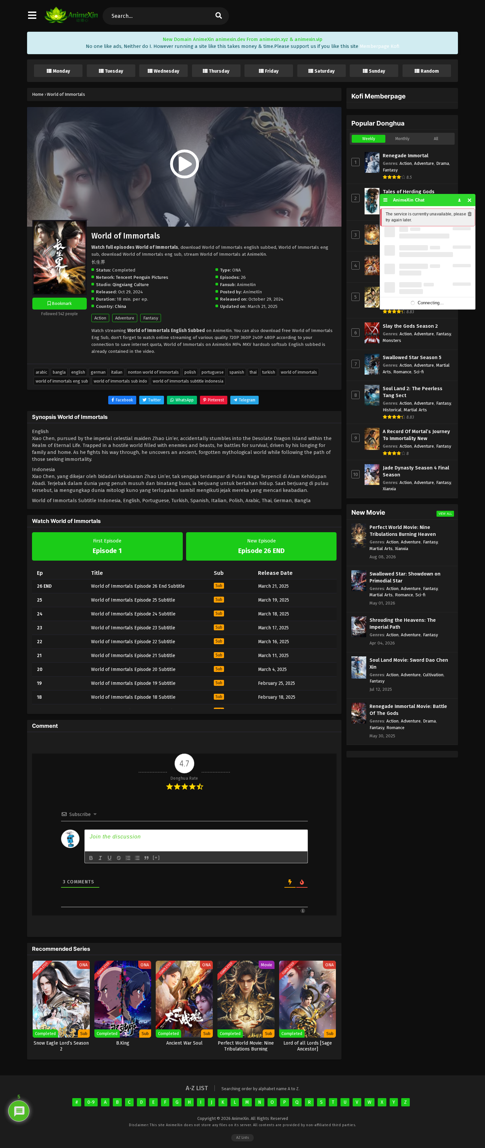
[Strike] (118, 858)
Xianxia (389, 488)
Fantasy (150, 317)
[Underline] (109, 858)
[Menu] (385, 200)
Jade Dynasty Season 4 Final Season (416, 471)
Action (100, 317)
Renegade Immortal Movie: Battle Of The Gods (408, 709)
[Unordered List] (137, 858)
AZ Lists (242, 1137)
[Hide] (469, 200)
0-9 (91, 1102)
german (98, 372)
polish (190, 372)
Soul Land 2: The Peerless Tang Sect (412, 392)
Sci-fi (419, 371)
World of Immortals (299, 372)
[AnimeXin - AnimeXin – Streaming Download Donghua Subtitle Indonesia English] (71, 21)
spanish (236, 372)
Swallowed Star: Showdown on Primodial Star (405, 577)
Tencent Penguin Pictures (142, 277)
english (78, 372)
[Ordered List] (128, 858)
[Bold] (91, 858)
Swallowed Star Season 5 (412, 357)
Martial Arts (415, 409)
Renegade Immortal (405, 156)
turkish (268, 372)
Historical (392, 409)
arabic (41, 372)
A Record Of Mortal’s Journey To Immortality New (416, 434)
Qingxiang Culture (131, 284)
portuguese (213, 372)
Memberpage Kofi (380, 46)
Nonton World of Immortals (153, 372)
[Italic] (100, 858)
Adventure (124, 317)
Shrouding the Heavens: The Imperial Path (403, 623)
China (120, 306)
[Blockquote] (146, 858)
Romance (402, 371)
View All (445, 513)
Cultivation (433, 674)
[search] (218, 16)
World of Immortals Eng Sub (62, 381)
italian (116, 372)
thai (253, 372)
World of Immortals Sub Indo (120, 381)
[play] (184, 164)
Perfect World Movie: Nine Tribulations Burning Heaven (403, 530)
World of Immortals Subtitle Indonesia (188, 381)
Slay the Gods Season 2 (410, 326)
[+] (156, 857)
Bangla (59, 372)
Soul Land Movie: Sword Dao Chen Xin (409, 663)
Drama (442, 163)
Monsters (392, 340)
